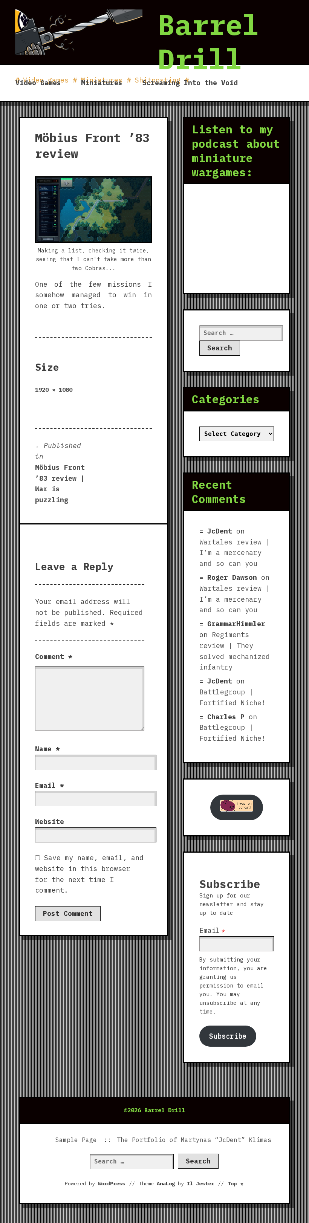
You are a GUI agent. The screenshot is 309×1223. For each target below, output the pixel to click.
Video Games (38, 82)
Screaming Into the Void (190, 82)
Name (47, 749)
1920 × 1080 (53, 389)
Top (236, 1183)
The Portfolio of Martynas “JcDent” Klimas (194, 1140)
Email (49, 785)
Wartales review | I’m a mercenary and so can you (234, 553)
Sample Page (76, 1140)
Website (49, 821)
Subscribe (227, 1036)
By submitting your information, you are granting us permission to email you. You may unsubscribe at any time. (233, 985)
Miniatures (101, 82)
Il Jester (200, 1183)
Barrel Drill (208, 41)
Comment (53, 656)
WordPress (111, 1183)
